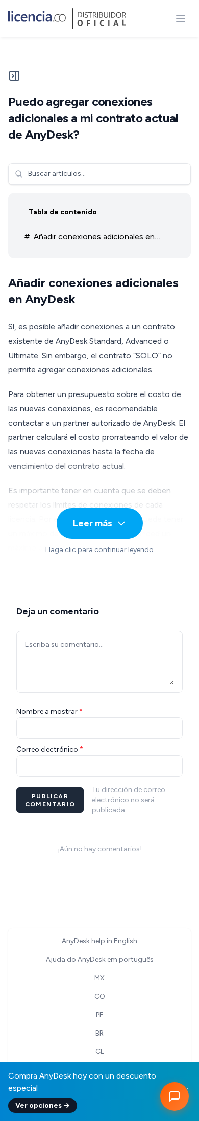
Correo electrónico (49, 749)
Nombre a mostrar (49, 711)
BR (99, 1033)
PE (100, 1014)
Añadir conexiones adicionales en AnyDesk (89, 239)
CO (99, 996)
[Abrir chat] (174, 1096)
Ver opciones (42, 1105)
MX (99, 978)
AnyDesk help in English (99, 941)
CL (99, 1051)
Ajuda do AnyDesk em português (100, 959)
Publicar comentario (50, 800)
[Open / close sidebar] (14, 80)
